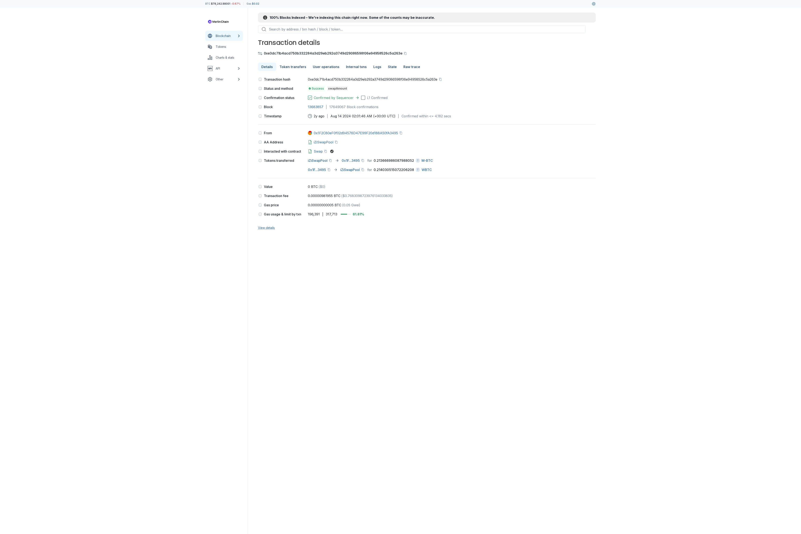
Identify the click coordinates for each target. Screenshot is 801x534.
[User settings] (594, 4)
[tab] (267, 67)
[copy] (406, 53)
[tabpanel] (427, 153)
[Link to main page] (220, 21)
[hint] (260, 79)
